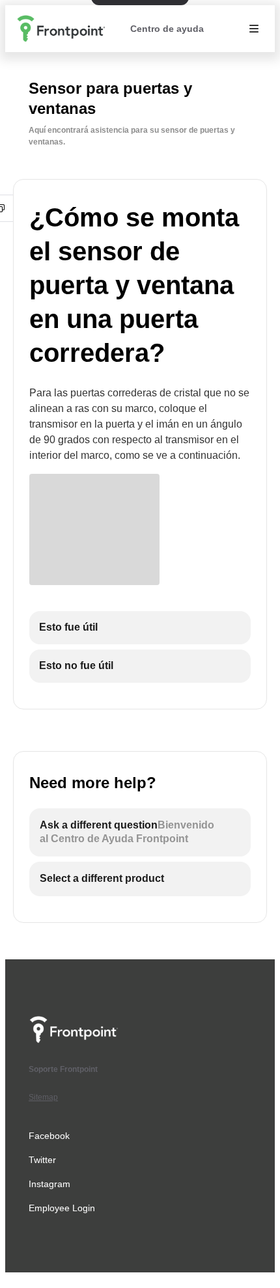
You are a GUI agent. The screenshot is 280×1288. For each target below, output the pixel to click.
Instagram (49, 1184)
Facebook (49, 1135)
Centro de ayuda (167, 28)
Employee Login (62, 1208)
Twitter (42, 1160)
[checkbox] (140, 627)
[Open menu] (254, 28)
